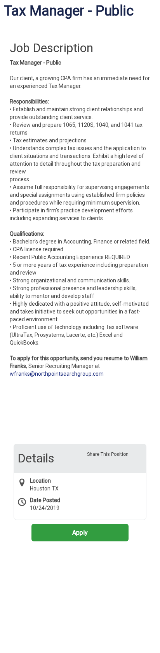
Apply (80, 532)
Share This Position (108, 454)
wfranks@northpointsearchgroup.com (57, 374)
